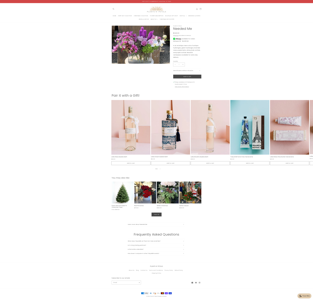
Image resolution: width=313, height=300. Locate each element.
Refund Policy (179, 270)
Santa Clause (184, 206)
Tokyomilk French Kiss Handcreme (241, 157)
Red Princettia (139, 206)
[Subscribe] (139, 282)
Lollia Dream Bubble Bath (159, 157)
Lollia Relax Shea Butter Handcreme (282, 157)
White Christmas (162, 206)
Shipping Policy (156, 273)
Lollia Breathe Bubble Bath (199, 157)
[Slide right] (160, 169)
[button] (113, 9)
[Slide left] (153, 169)
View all (156, 214)
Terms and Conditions (156, 270)
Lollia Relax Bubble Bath (119, 157)
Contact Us (143, 270)
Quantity (175, 61)
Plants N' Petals (153, 296)
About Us (131, 270)
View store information (182, 86)
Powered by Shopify (162, 296)
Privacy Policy (169, 270)
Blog (137, 270)
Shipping (175, 35)
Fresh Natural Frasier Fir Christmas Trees (119, 206)
